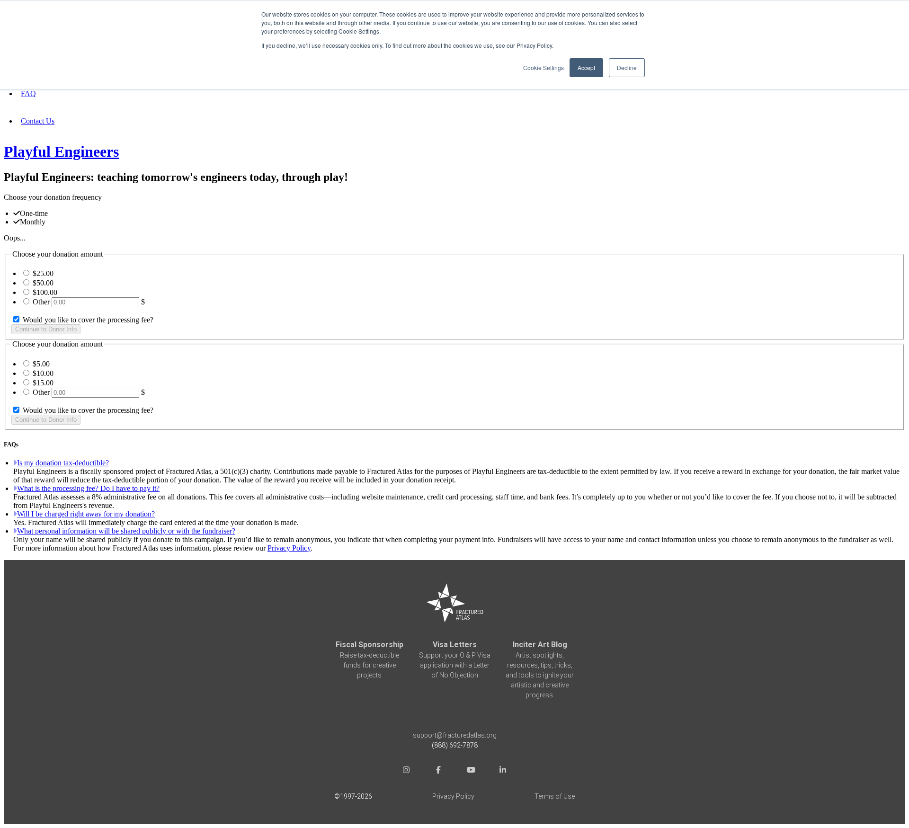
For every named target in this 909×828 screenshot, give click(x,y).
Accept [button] (586, 67)
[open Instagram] (406, 771)
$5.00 (41, 364)
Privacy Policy (289, 548)
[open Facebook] (438, 771)
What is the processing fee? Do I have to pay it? (88, 488)
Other (41, 302)
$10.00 (43, 373)
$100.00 (45, 292)
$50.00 (43, 283)
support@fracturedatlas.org (455, 735)
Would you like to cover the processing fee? (87, 320)
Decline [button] (627, 67)
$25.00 (43, 273)
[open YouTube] (470, 771)
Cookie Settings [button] (543, 67)
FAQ (28, 93)
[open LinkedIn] (503, 771)
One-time (34, 213)
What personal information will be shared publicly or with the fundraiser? (126, 531)
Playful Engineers (61, 151)
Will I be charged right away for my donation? (86, 514)
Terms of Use (555, 796)
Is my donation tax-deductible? (63, 463)
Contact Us (37, 121)
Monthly (32, 222)
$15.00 (43, 383)
